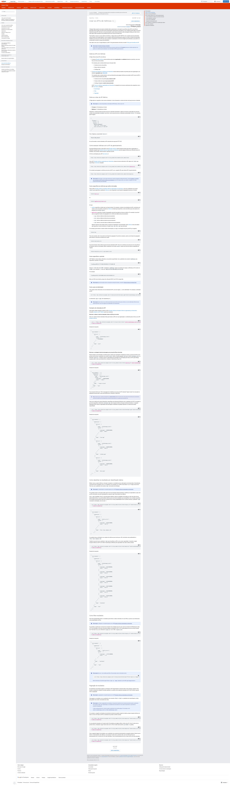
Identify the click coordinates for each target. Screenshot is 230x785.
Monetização (33, 7)
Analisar (26, 7)
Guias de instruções (79, 7)
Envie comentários (135, 21)
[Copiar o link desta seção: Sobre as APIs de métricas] (106, 54)
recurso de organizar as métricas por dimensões (103, 71)
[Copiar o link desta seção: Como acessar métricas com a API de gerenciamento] (123, 145)
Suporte (89, 7)
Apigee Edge (12, 1)
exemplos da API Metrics (98, 312)
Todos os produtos (61, 777)
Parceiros (19, 770)
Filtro (95, 91)
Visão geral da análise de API (133, 42)
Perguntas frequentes (67, 7)
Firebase (43, 777)
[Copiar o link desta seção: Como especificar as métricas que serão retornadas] (118, 186)
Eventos (19, 768)
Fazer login (226, 1)
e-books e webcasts (21, 772)
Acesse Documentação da (123, 26)
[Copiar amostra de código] (140, 117)
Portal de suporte (91, 772)
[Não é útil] (140, 18)
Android (32, 777)
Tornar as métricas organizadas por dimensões (104, 85)
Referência (56, 7)
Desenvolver (11, 7)
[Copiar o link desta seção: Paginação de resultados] (105, 686)
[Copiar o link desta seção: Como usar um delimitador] (104, 287)
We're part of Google (21, 766)
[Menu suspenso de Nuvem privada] (25, 1)
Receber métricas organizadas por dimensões (109, 150)
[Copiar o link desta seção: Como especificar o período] (105, 256)
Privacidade (20, 782)
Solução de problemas (74, 1)
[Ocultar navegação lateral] (14, 783)
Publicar (19, 7)
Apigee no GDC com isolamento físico (36, 1)
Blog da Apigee (162, 770)
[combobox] (207, 1)
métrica (93, 207)
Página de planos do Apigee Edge (130, 282)
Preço (91, 1)
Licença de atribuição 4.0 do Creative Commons (128, 755)
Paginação (96, 93)
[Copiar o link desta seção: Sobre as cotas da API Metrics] (109, 97)
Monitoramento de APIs (50, 1)
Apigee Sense (60, 1)
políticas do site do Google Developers (126, 756)
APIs (66, 1)
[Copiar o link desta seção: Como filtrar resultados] (104, 615)
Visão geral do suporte (92, 768)
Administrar (42, 7)
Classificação (97, 88)
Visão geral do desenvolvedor (164, 766)
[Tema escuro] (138, 117)
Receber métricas (100, 59)
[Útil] (138, 18)
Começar (3, 7)
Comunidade (97, 1)
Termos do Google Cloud (34, 782)
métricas (107, 190)
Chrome (37, 777)
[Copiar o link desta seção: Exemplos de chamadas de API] (107, 308)
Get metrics (96, 86)
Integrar (50, 7)
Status (89, 770)
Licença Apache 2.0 (104, 756)
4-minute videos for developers (165, 768)
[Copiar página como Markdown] (113, 21)
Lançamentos (84, 1)
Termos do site (26, 782)
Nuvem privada (21, 1)
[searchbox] (8, 11)
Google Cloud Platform (51, 777)
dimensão (105, 73)
